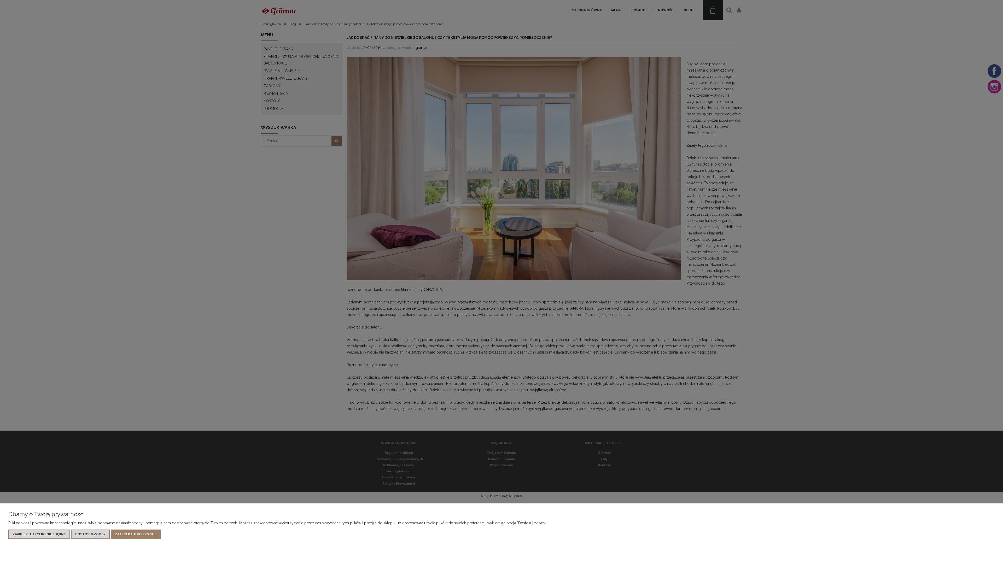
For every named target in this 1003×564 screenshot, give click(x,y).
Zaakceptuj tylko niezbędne (39, 534)
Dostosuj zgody (90, 534)
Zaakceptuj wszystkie (135, 534)
